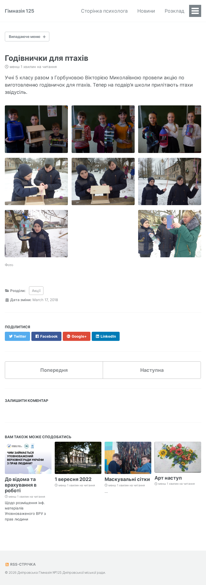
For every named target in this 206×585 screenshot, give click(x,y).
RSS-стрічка (22, 564)
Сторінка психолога (104, 11)
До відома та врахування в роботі (20, 484)
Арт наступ (168, 478)
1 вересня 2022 (73, 479)
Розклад (174, 11)
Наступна (152, 370)
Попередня (54, 370)
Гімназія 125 (19, 11)
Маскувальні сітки (127, 479)
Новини (146, 11)
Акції (36, 290)
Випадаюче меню (24, 36)
